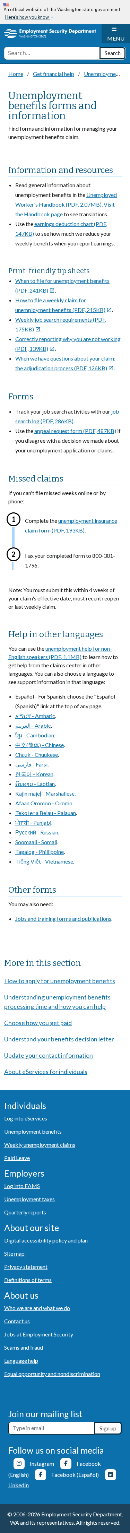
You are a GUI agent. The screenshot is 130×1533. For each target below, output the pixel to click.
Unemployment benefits (33, 1131)
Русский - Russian (36, 832)
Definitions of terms (28, 1279)
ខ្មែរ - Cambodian (34, 735)
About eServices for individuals (45, 1071)
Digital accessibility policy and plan (46, 1240)
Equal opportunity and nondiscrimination (52, 1373)
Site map (14, 1253)
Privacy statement (25, 1266)
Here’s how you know (27, 17)
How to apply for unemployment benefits (59, 981)
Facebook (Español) (75, 1474)
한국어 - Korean (34, 774)
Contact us (17, 1321)
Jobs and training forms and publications (63, 918)
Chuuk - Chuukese (36, 754)
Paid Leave (17, 1157)
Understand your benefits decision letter (59, 1039)
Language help (21, 1360)
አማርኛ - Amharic (35, 715)
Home (15, 73)
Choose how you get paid (38, 1023)
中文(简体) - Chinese (39, 745)
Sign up (107, 1428)
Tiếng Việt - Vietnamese (44, 861)
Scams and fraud (23, 1347)
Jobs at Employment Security (38, 1334)
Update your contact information (48, 1055)
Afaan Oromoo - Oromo (43, 803)
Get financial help (53, 73)
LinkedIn (18, 1485)
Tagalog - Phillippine (39, 851)
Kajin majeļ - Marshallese (45, 793)
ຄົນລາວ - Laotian (35, 783)
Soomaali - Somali (36, 842)
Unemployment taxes (29, 1199)
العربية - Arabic (33, 725)
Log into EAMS (22, 1186)
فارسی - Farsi (31, 764)
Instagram (42, 1463)
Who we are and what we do (37, 1308)
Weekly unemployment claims (39, 1144)
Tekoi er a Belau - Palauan (45, 812)
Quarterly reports (25, 1212)
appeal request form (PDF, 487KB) (75, 430)
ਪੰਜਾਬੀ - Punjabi (33, 822)
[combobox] (52, 53)
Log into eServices (25, 1118)
